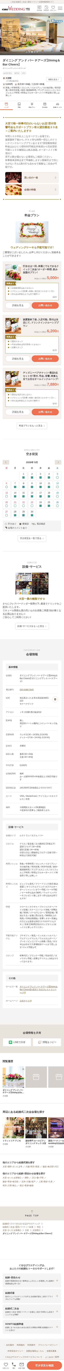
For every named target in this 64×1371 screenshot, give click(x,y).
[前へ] (6, 462)
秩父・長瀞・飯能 (26, 1185)
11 (49, 483)
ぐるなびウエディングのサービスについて (23, 1357)
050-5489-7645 (27, 690)
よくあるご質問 (52, 1357)
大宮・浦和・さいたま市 (12, 1166)
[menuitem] (6, 105)
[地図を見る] (55, 699)
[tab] (26, 52)
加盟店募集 (51, 1351)
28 (15, 511)
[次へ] (58, 462)
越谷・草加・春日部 (10, 1181)
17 (40, 493)
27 (6, 511)
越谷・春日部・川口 (50, 1166)
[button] (22, 1365)
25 (49, 502)
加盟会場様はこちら (35, 1351)
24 (40, 502)
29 (23, 511)
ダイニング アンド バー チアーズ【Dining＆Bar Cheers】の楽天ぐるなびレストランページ (39, 989)
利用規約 (21, 1345)
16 (32, 493)
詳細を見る (18, 305)
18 (49, 493)
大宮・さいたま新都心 (12, 1178)
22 (23, 502)
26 (57, 502)
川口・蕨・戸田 (38, 1178)
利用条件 (31, 1345)
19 (57, 493)
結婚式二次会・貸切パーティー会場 (18, 1227)
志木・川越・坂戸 (28, 1181)
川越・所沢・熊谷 (32, 1166)
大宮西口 (36, 1230)
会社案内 (10, 1345)
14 (15, 493)
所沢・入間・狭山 (9, 1185)
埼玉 (39, 1227)
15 (23, 493)
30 (32, 511)
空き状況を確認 (44, 1365)
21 (15, 502)
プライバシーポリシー (48, 1345)
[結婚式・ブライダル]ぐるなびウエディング (21, 1224)
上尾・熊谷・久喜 (46, 1181)
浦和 (27, 1178)
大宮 (27, 1230)
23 (32, 502)
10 (40, 483)
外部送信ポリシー (15, 1351)
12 (57, 483)
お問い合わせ (45, 305)
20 (6, 502)
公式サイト (25, 1001)
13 (6, 493)
